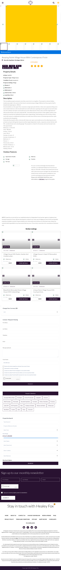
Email (4, 341)
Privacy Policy (9, 519)
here (17, 538)
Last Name (5, 329)
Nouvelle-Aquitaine (9, 60)
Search (30, 463)
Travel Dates (5, 359)
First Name (5, 322)
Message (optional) (7, 347)
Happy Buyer (43, 519)
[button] (58, 24)
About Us (13, 515)
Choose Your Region (34, 515)
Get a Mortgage (8, 67)
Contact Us (21, 515)
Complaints (52, 519)
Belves (22, 60)
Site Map (34, 519)
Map (17, 67)
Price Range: (5, 433)
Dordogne (17, 60)
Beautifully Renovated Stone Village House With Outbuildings (14, 291)
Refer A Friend (46, 515)
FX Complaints (30, 523)
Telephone (5, 335)
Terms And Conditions (23, 519)
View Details (23, 263)
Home (6, 515)
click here (42, 179)
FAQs (54, 515)
